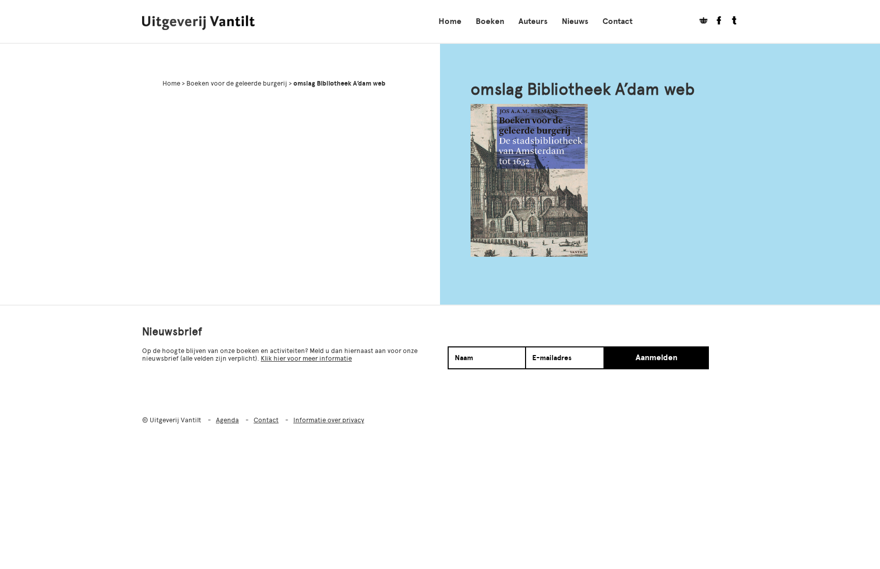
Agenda (227, 420)
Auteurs (532, 21)
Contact (617, 21)
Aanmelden (656, 358)
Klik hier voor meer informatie (306, 358)
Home (449, 21)
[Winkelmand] (699, 21)
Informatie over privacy (328, 420)
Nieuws (575, 21)
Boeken (490, 21)
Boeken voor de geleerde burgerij (236, 83)
